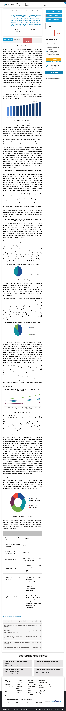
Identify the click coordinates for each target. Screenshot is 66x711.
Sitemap (15, 709)
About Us (21, 5)
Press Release (44, 5)
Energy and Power (20, 10)
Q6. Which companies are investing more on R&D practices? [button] (21, 647)
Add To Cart (49, 26)
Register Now (39, 702)
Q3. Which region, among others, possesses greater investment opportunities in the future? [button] (21, 631)
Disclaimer (6, 709)
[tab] (22, 622)
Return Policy (31, 686)
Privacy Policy (32, 684)
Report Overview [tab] (8, 39)
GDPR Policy (31, 682)
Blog (6, 695)
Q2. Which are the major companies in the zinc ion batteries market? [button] (20, 626)
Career (6, 693)
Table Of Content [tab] (18, 39)
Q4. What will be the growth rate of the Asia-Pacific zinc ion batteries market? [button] (20, 637)
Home (17, 3)
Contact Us (24, 709)
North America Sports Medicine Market (48, 661)
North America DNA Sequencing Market (48, 669)
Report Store (12, 10)
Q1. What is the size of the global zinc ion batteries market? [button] (20, 621)
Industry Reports (28, 5)
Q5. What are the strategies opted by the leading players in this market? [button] (21, 643)
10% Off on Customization (54, 60)
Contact (60, 4)
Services (39, 4)
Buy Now (58, 33)
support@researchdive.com (57, 1)
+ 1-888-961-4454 (37, 1)
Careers (54, 4)
